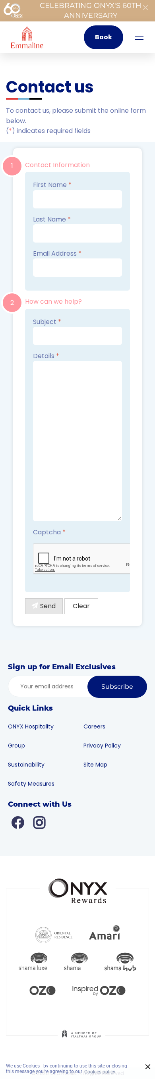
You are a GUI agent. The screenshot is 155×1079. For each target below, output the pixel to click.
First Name (52, 184)
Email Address (57, 253)
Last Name (52, 219)
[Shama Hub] (120, 962)
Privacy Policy (102, 746)
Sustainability (26, 765)
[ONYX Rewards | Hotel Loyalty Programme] (78, 887)
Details (46, 355)
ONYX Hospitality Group (31, 736)
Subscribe (117, 686)
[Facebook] (18, 822)
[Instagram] (39, 822)
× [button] (148, 1066)
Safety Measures (31, 784)
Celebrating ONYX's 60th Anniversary (90, 10)
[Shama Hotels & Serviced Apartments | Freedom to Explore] (76, 962)
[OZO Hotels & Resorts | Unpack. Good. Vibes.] (42, 990)
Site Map (95, 765)
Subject (47, 321)
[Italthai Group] (81, 1039)
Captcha (49, 532)
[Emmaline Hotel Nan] (27, 37)
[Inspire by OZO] (99, 990)
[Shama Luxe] (33, 962)
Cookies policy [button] (99, 1072)
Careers (94, 726)
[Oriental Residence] (54, 934)
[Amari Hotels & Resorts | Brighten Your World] (104, 934)
